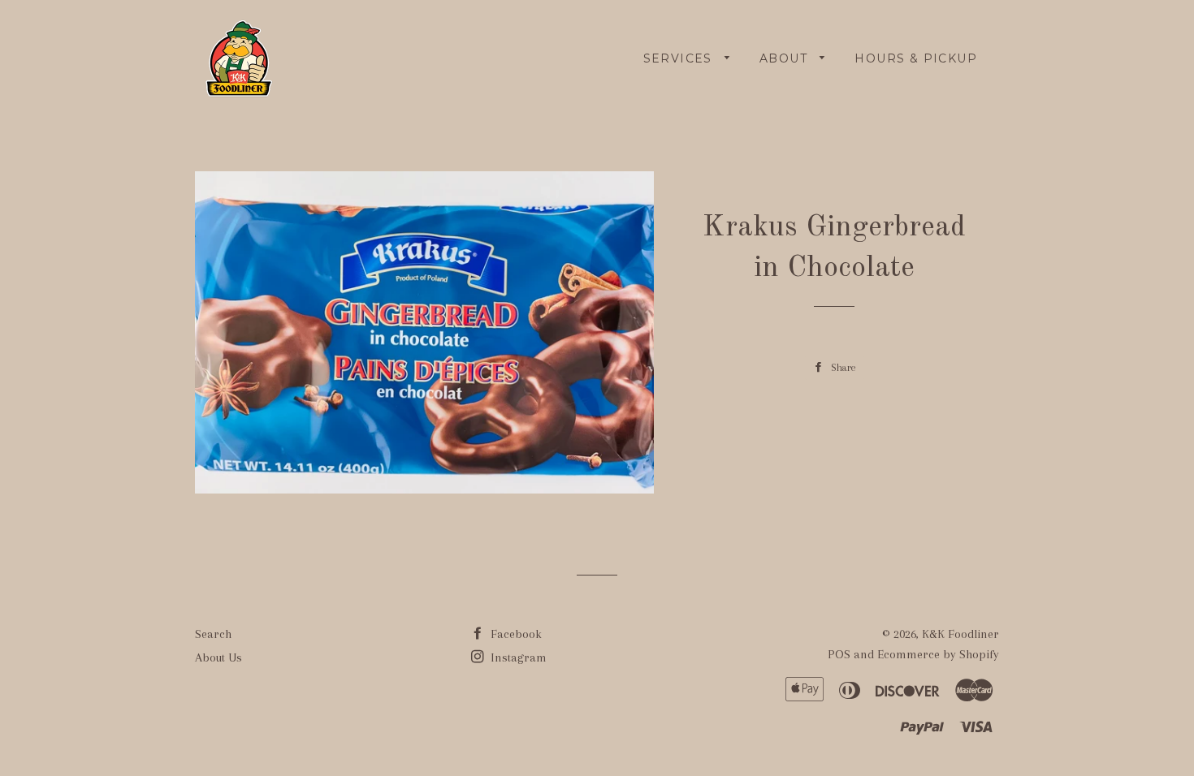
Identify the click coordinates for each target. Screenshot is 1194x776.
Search (213, 634)
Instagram (517, 657)
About (785, 58)
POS (839, 654)
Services (680, 58)
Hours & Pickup (915, 58)
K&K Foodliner (960, 634)
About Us (218, 657)
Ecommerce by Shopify (938, 654)
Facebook (514, 634)
